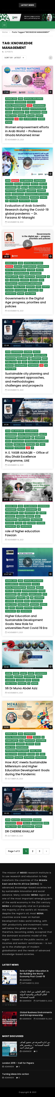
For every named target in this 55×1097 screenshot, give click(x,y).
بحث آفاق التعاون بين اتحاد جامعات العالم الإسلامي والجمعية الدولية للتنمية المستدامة (35, 994)
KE (48, 277)
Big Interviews (18, 431)
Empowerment (39, 105)
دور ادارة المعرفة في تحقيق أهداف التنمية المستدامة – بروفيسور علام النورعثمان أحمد (35, 1045)
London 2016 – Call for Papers (18, 1063)
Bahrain (15, 180)
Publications (23, 197)
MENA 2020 (10, 747)
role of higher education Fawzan (22, 533)
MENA (44, 112)
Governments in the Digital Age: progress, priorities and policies (25, 302)
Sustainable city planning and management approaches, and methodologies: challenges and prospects (27, 380)
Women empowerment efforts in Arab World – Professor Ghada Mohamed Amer (27, 131)
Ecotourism (10, 823)
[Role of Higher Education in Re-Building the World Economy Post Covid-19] (9, 977)
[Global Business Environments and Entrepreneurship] (9, 1019)
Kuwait (43, 513)
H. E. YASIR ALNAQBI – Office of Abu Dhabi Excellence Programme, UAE (26, 457)
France (42, 591)
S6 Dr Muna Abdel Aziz (21, 688)
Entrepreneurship (38, 109)
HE (19, 187)
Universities (24, 201)
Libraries (29, 516)
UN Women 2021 (30, 119)
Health (24, 187)
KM (7, 280)
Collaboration (26, 180)
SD (7, 201)
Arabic (8, 673)
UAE (16, 119)
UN (21, 119)
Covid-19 (31, 102)
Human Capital (35, 187)
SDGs (38, 287)
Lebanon (33, 280)
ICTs (27, 112)
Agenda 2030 (11, 99)
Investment (40, 277)
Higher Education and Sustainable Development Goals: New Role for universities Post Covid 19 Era (26, 622)
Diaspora (18, 677)
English (9, 109)
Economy (30, 270)
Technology (33, 290)
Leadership (31, 191)
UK (32, 448)
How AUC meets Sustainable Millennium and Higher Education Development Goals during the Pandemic (27, 768)
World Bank (30, 293)
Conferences (20, 102)
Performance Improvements (36, 194)
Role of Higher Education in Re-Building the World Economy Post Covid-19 (34, 973)
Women (41, 119)
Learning (41, 191)
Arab (20, 99)
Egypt (29, 105)
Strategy (9, 119)
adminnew (27, 980)
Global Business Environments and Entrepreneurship (27, 10)
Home (5, 32)
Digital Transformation (15, 105)
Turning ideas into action (15, 1074)
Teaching (13, 201)
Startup (39, 116)
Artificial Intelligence (33, 99)
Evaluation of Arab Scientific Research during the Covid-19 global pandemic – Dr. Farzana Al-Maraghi (27, 212)
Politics (9, 287)
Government (18, 112)
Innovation (35, 112)
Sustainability (21, 290)
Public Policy (11, 116)
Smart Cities (34, 362)
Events (8, 112)
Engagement (11, 509)
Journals (21, 191)
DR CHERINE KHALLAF (19, 831)
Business (9, 102)
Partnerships (17, 194)
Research (22, 116)
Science (31, 116)
